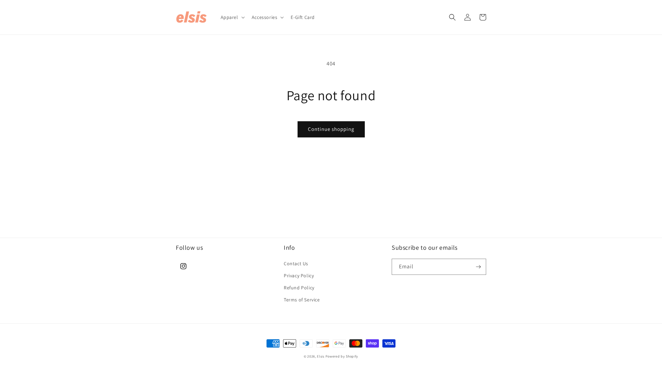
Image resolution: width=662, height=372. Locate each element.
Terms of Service (302, 300)
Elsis (320, 356)
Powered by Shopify (342, 356)
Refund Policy (299, 288)
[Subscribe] (478, 267)
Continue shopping (331, 129)
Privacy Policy (299, 275)
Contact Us (296, 263)
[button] (232, 17)
